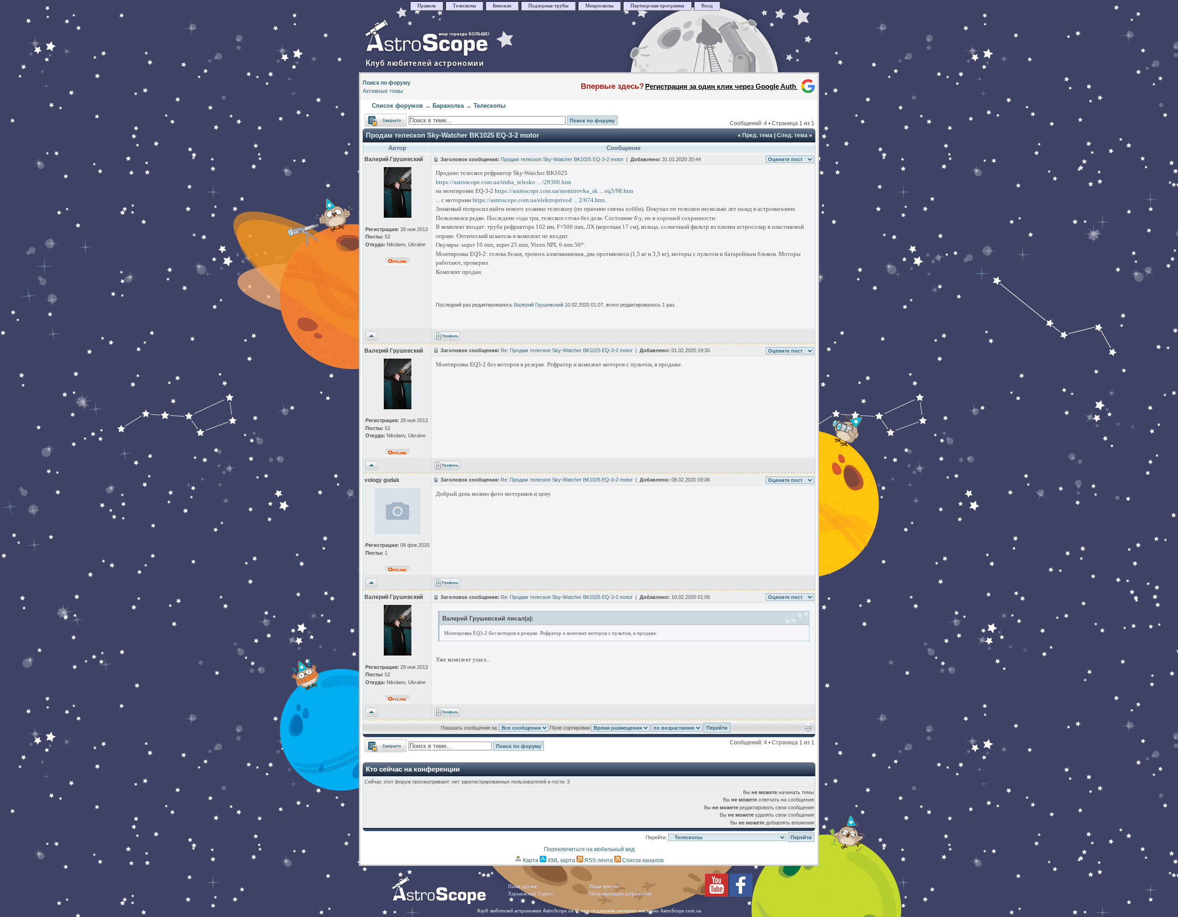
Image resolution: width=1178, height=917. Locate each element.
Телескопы (464, 5)
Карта (529, 860)
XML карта (560, 860)
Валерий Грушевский (538, 305)
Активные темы (383, 91)
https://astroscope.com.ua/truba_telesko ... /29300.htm (503, 182)
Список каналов (642, 860)
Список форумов (397, 105)
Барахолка (448, 105)
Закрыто (375, 118)
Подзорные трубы (548, 5)
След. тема (792, 135)
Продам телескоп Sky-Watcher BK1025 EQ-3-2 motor (452, 135)
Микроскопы (599, 5)
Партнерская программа (657, 5)
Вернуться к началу (371, 336)
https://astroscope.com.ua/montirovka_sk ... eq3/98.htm (564, 190)
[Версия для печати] (808, 729)
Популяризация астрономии (620, 893)
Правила (426, 5)
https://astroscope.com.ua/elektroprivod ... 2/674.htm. (539, 200)
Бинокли (502, 5)
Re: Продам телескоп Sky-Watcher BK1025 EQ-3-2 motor (567, 350)
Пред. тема (757, 135)
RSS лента (598, 860)
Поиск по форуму (386, 83)
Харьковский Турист (530, 893)
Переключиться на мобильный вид (589, 849)
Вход (707, 5)
